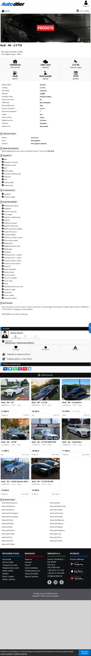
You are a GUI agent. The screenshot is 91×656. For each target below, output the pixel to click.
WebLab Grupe (52, 593)
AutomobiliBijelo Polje (58, 506)
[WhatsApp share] (15, 369)
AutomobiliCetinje (56, 509)
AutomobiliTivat (55, 534)
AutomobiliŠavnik (56, 540)
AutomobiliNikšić (8, 523)
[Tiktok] (61, 582)
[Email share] (25, 369)
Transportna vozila (9, 565)
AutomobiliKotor (8, 520)
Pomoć (28, 565)
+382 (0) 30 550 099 (55, 573)
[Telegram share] (29, 369)
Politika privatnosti (32, 570)
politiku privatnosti (20, 654)
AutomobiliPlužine (8, 530)
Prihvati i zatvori (84, 652)
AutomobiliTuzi (7, 537)
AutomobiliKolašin (56, 516)
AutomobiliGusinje (56, 513)
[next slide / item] (89, 28)
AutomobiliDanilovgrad (10, 513)
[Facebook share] (5, 369)
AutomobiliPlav (7, 527)
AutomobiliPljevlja (56, 527)
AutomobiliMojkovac (57, 520)
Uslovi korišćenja (31, 567)
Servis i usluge (8, 576)
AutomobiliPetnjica (56, 523)
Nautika (5, 573)
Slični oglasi (47, 375)
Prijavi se (28, 559)
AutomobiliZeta (7, 540)
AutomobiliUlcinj (55, 537)
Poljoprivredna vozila (10, 567)
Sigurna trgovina (31, 576)
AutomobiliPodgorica (57, 530)
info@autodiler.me (54, 575)
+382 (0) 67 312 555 (55, 570)
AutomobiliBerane (8, 506)
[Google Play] (77, 564)
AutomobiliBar (55, 503)
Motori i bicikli (7, 562)
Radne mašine (7, 570)
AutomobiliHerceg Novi (10, 516)
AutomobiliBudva (8, 509)
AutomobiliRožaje (8, 534)
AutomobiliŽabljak (8, 544)
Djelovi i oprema (8, 579)
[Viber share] (20, 369)
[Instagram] (55, 582)
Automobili (6, 559)
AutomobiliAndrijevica (9, 503)
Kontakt (28, 562)
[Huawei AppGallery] (77, 578)
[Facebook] (49, 582)
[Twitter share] (10, 369)
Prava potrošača (31, 573)
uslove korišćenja (6, 654)
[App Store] (77, 571)
